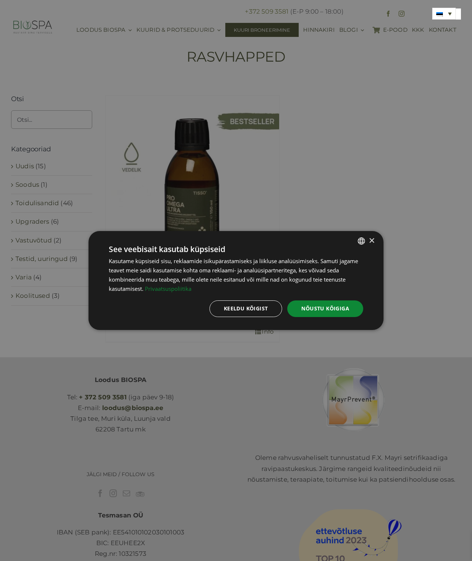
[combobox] (361, 241)
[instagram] (402, 14)
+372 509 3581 (266, 11)
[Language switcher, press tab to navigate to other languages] (444, 14)
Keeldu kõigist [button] (246, 308)
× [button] (371, 240)
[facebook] (388, 14)
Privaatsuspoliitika (168, 288)
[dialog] (236, 280)
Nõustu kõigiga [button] (325, 308)
